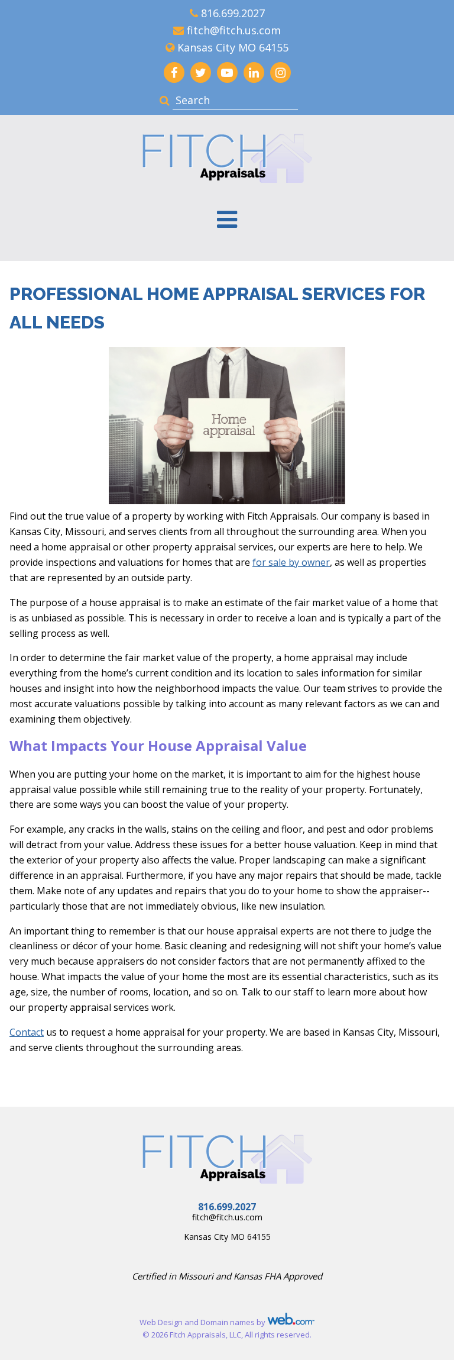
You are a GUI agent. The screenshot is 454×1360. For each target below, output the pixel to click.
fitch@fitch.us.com (234, 30)
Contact (26, 1032)
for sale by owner (291, 562)
